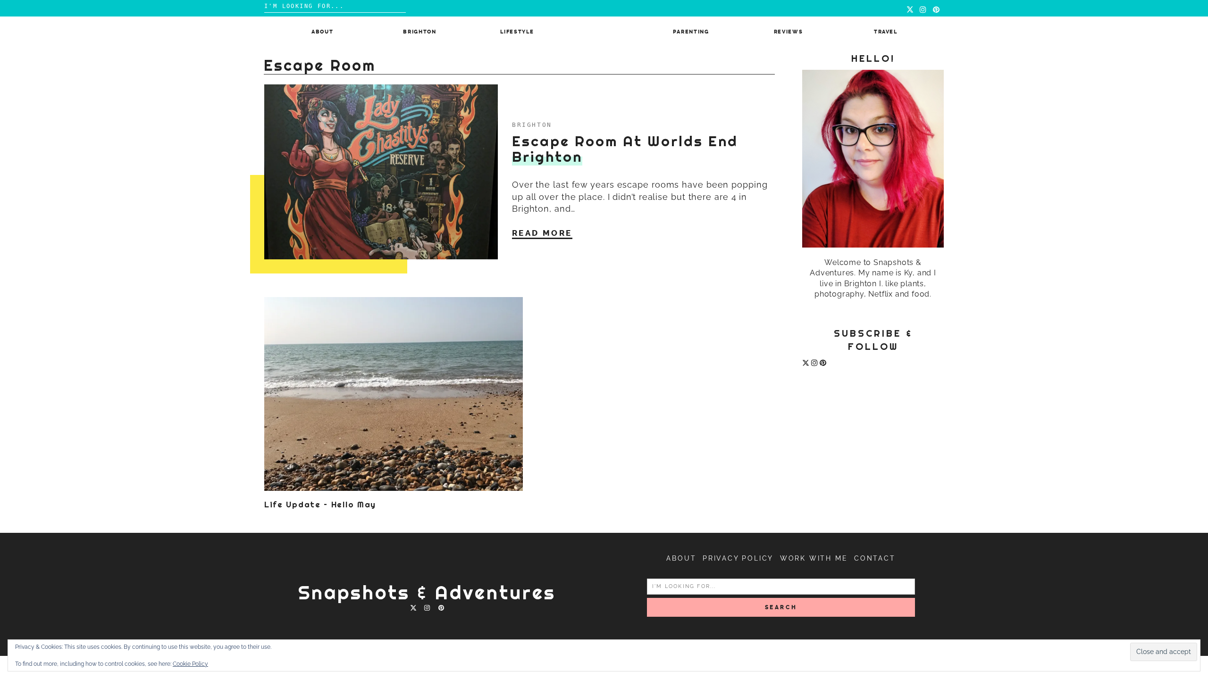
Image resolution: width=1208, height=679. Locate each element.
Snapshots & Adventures (427, 592)
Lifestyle (517, 32)
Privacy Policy (738, 558)
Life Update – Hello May (320, 504)
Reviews (788, 32)
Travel (886, 32)
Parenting (691, 32)
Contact (875, 558)
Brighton (419, 32)
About (322, 32)
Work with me (814, 558)
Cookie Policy (190, 664)
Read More (542, 233)
